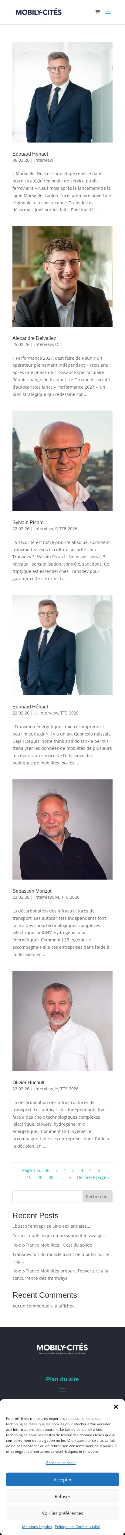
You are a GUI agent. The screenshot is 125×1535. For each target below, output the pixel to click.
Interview (43, 160)
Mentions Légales (37, 1526)
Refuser (62, 1496)
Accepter (62, 1480)
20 (40, 1177)
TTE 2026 (68, 528)
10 (29, 1177)
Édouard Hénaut (30, 706)
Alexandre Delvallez (34, 338)
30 (51, 1177)
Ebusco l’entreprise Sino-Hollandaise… (51, 1226)
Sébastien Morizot (31, 891)
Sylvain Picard (28, 522)
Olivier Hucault (28, 1082)
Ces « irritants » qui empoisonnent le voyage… (59, 1235)
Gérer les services (61, 1462)
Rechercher (97, 1196)
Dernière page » (93, 1177)
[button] (116, 1407)
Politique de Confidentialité (77, 1526)
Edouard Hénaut (30, 154)
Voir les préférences (62, 1513)
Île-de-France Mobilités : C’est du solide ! (53, 1245)
